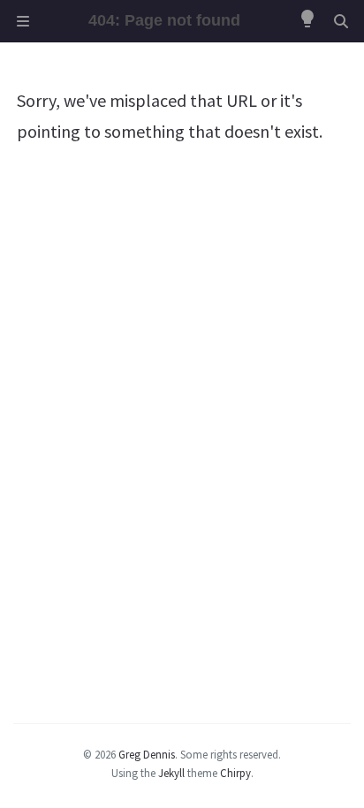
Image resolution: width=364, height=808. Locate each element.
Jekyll (171, 773)
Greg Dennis (146, 754)
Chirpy (235, 773)
